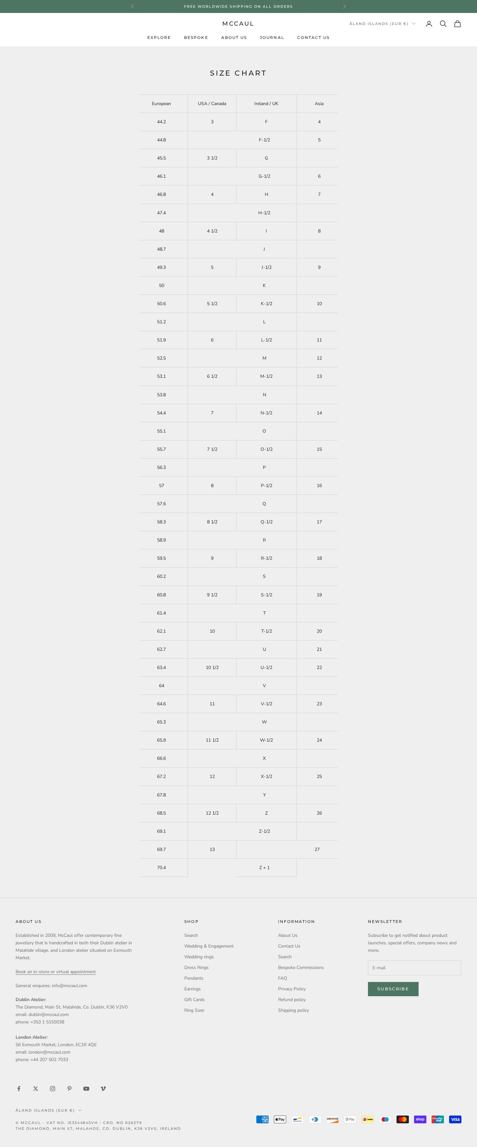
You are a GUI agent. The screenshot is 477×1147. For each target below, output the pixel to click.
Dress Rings (196, 967)
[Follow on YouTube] (86, 1088)
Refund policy (292, 1000)
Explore (159, 37)
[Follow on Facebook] (19, 1088)
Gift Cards (194, 1000)
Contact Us (313, 37)
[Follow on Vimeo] (103, 1088)
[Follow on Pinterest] (69, 1088)
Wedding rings (199, 957)
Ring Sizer (194, 1010)
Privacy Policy (292, 989)
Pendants (193, 978)
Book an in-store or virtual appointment (56, 972)
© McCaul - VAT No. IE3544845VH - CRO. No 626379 (79, 1122)
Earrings (192, 989)
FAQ (282, 978)
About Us (234, 37)
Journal (272, 37)
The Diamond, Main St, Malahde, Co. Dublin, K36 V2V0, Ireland (98, 1128)
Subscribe (393, 988)
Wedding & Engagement (209, 946)
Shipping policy (293, 1010)
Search (191, 935)
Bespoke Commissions (301, 967)
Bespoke (196, 37)
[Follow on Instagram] (52, 1088)
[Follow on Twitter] (35, 1088)
